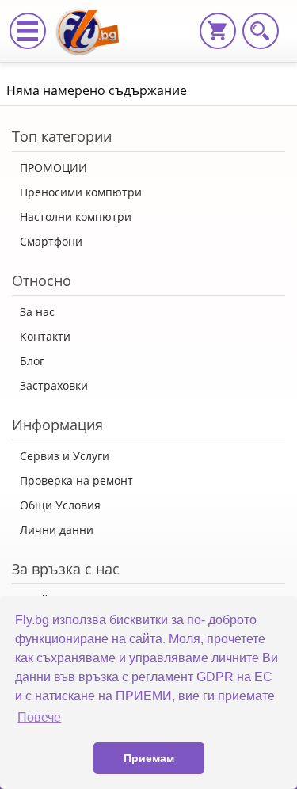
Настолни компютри (75, 216)
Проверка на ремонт (76, 480)
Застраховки (54, 385)
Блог (32, 360)
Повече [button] (39, 717)
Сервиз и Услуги (64, 455)
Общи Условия (60, 505)
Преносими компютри (81, 192)
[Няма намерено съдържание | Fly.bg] (93, 20)
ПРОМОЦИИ (53, 167)
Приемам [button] (149, 758)
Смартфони (51, 241)
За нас (37, 311)
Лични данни (56, 529)
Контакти (45, 336)
